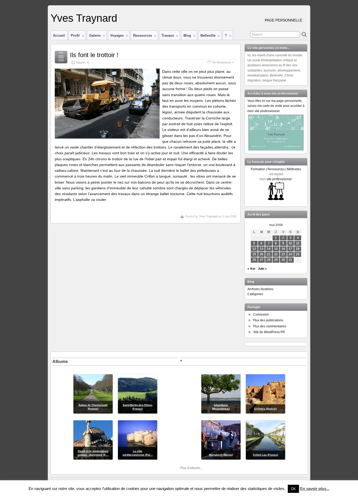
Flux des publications (268, 320)
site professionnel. (279, 179)
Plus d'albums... (191, 468)
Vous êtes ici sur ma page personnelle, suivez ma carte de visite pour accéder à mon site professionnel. (276, 106)
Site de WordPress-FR (269, 332)
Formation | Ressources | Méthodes (276, 169)
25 (298, 254)
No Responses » (223, 62)
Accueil (59, 35)
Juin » (262, 269)
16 (283, 249)
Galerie (95, 35)
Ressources (142, 35)
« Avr (251, 269)
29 (276, 260)
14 (268, 249)
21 (268, 254)
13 (261, 249)
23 (283, 254)
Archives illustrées (260, 289)
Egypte (80, 62)
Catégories (255, 294)
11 (298, 243)
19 (254, 254)
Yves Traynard (84, 18)
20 (261, 254)
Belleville (207, 35)
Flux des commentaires (269, 326)
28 (268, 260)
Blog (187, 35)
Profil (75, 35)
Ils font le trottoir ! (94, 54)
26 (254, 260)
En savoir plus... (314, 488)
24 (290, 254)
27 (261, 260)
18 (298, 249)
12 (254, 249)
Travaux (167, 35)
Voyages (117, 35)
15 (276, 249)
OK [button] (293, 489)
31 (290, 260)
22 (276, 254)
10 (290, 243)
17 (290, 249)
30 (283, 260)
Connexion (261, 314)
